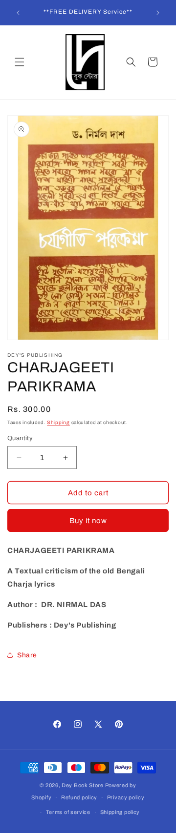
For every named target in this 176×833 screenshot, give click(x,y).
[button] (19, 62)
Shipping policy (120, 812)
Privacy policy (126, 797)
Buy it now (88, 521)
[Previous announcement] (18, 12)
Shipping (58, 422)
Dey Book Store (83, 785)
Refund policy (79, 797)
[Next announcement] (158, 12)
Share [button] (27, 655)
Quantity (20, 438)
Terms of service (68, 812)
